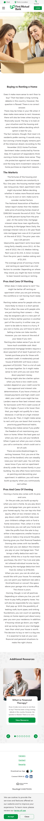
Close (27, 816)
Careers (22, 756)
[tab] (15, 736)
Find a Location (22, 2)
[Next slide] (36, 736)
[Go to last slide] (8, 736)
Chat (8, 2)
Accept (11, 816)
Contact (22, 760)
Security (22, 764)
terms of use (20, 810)
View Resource (22, 720)
